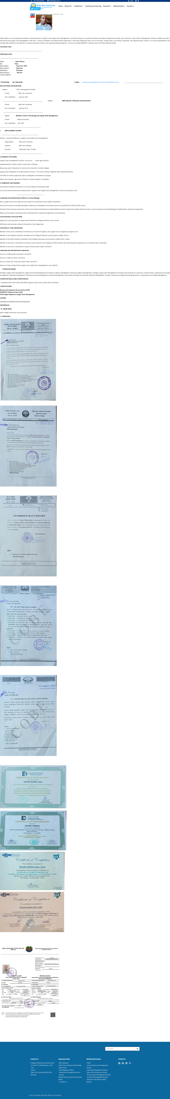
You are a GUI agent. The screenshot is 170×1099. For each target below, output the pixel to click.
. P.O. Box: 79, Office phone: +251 (41, 1065)
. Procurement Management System (98, 1075)
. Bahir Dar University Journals (96, 1072)
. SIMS (88, 1063)
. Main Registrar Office (65, 1070)
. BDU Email (62, 1067)
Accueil (35, 8)
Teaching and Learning (93, 6)
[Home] (42, 6)
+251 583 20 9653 (38, 1)
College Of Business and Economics (42, 1063)
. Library (61, 1075)
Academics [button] (78, 6)
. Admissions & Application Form (69, 1072)
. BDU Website (63, 1063)
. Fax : (32, 1067)
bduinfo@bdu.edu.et (54, 1)
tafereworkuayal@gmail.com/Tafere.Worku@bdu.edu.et (101, 82)
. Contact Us (62, 1082)
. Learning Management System (97, 1070)
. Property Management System (97, 1077)
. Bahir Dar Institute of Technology (69, 1065)
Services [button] (130, 6)
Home (60, 6)
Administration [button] (118, 6)
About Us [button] (68, 6)
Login (131, 1)
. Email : (32, 1070)
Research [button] (106, 6)
